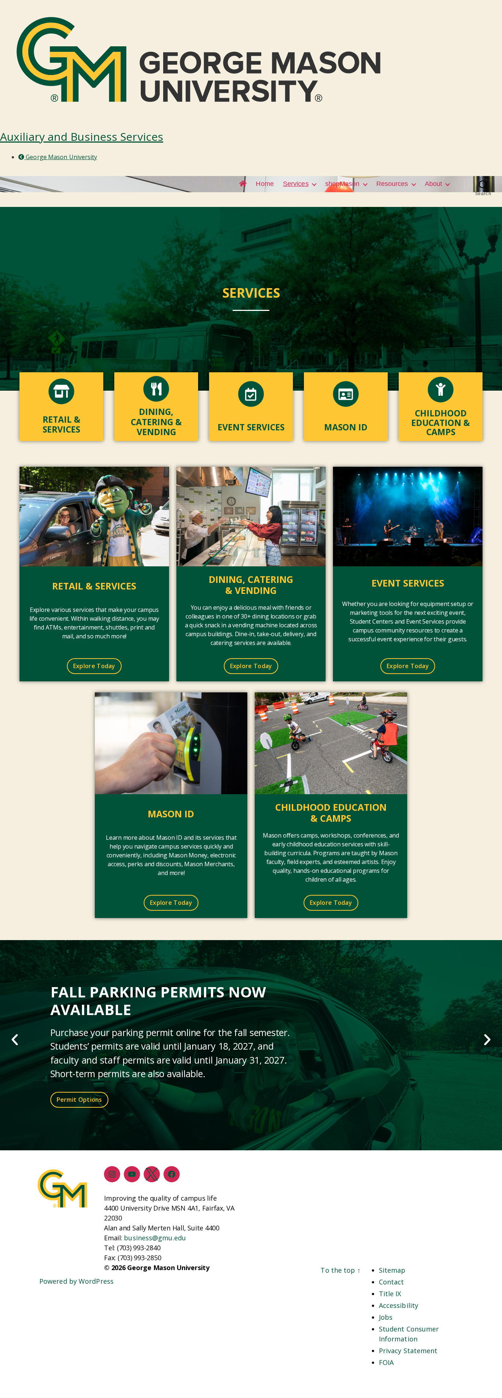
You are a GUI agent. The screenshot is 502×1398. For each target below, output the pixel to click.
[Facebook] (172, 1174)
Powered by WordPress (76, 1281)
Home (264, 183)
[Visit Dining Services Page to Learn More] (251, 516)
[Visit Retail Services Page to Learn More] (94, 516)
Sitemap (392, 1270)
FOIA (386, 1362)
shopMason (342, 183)
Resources (392, 183)
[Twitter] (152, 1174)
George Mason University (60, 157)
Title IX (390, 1293)
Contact (391, 1281)
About (433, 183)
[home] (243, 184)
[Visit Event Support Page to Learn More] (408, 516)
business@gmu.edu (155, 1237)
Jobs (385, 1317)
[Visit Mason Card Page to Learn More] (171, 743)
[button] (14, 1039)
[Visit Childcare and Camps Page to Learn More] (331, 743)
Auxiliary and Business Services (81, 136)
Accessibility (398, 1305)
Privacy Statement (408, 1350)
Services (296, 183)
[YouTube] (132, 1174)
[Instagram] (112, 1174)
